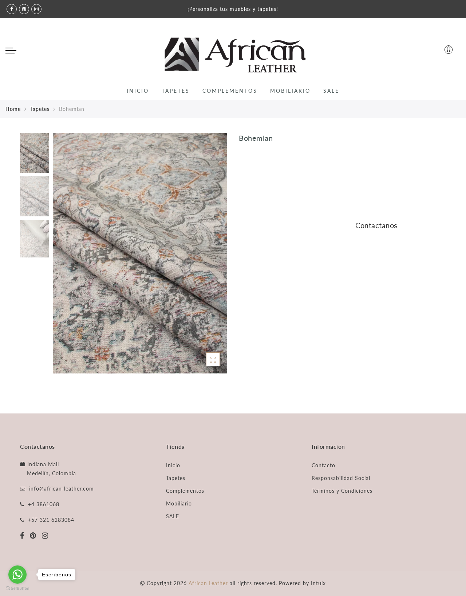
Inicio (173, 465)
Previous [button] (66, 257)
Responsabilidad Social (341, 478)
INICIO (138, 91)
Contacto (323, 465)
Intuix (318, 583)
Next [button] (204, 257)
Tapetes (40, 109)
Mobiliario (179, 503)
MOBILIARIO (290, 91)
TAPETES (176, 91)
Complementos (185, 491)
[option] (140, 253)
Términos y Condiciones (342, 491)
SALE (331, 91)
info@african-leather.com (61, 488)
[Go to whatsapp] (17, 574)
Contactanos (376, 225)
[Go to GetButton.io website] (17, 588)
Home (13, 109)
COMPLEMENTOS (229, 91)
